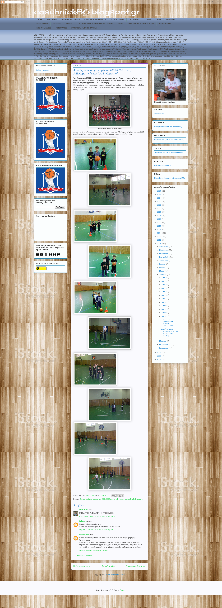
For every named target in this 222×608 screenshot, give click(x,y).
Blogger (122, 590)
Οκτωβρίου (164, 254)
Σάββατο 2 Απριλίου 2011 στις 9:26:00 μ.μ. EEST (97, 516)
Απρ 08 (164, 306)
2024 (159, 198)
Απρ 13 (164, 295)
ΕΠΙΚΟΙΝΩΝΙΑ (52, 20)
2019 (159, 215)
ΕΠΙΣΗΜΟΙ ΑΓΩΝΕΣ (43, 28)
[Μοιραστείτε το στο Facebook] (120, 495)
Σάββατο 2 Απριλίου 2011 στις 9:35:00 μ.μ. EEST (97, 530)
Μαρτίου (163, 341)
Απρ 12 (164, 299)
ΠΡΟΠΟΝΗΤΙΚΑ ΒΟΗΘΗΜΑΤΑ (95, 20)
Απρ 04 (164, 313)
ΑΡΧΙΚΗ (39, 20)
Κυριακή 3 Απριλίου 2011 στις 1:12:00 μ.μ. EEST (97, 550)
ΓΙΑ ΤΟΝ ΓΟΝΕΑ (135, 20)
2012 (159, 240)
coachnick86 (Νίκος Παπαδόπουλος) (169, 139)
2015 (159, 229)
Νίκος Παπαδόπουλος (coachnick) (168, 127)
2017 (159, 222)
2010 (159, 352)
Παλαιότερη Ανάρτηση (136, 566)
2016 (159, 226)
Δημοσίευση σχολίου (84, 555)
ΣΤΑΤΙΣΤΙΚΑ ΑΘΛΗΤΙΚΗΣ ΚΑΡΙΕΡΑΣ (84, 28)
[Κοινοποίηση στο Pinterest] (122, 495)
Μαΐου (162, 271)
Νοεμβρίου (163, 250)
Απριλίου (163, 275)
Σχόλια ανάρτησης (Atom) (114, 575)
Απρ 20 (164, 281)
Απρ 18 (164, 288)
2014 (159, 233)
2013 (159, 236)
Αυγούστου (164, 261)
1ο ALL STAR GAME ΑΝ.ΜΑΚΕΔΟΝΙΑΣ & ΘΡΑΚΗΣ (95, 24)
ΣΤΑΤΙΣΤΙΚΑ (57, 24)
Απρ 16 (164, 292)
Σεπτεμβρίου (164, 257)
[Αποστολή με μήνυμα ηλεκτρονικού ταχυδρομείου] (113, 495)
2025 (159, 194)
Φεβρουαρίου (165, 344)
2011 (159, 244)
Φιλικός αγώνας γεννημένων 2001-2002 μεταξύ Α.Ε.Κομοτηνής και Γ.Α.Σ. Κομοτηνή (111, 499)
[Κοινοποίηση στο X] (117, 495)
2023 (159, 201)
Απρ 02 (164, 316)
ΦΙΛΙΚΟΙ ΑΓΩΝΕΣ (165, 24)
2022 (159, 205)
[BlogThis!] (115, 495)
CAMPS (158, 20)
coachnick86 (84, 535)
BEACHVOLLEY (42, 24)
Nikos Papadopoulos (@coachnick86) (169, 178)
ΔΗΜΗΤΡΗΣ (83, 510)
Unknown (83, 521)
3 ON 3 (120, 24)
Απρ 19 (164, 285)
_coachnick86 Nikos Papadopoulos (168, 152)
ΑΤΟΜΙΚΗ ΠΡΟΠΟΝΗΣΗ (71, 20)
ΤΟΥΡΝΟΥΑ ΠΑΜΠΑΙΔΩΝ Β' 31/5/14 (141, 24)
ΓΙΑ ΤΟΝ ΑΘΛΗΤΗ (117, 20)
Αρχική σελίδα (108, 566)
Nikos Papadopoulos (162, 165)
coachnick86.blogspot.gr (87, 11)
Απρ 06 (164, 309)
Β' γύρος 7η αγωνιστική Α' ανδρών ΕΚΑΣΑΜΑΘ (167, 322)
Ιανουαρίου (164, 348)
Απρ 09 (164, 302)
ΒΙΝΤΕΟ (69, 24)
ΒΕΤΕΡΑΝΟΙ (170, 20)
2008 (159, 359)
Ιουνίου (162, 268)
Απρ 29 (164, 278)
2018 (159, 219)
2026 (159, 191)
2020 (159, 212)
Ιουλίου (162, 264)
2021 (159, 208)
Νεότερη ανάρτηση (81, 566)
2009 (159, 356)
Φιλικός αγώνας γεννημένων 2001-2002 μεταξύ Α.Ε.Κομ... (169, 332)
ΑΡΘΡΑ (148, 20)
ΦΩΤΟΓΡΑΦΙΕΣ (61, 28)
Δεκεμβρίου (164, 246)
